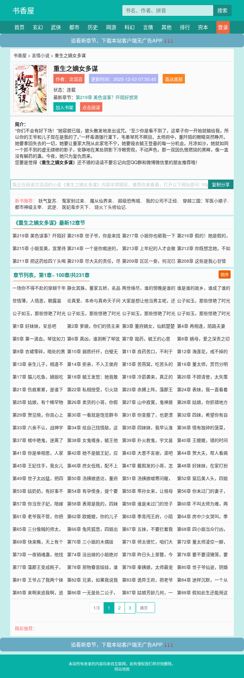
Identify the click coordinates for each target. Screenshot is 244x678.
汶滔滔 (75, 79)
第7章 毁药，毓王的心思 (146, 338)
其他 (166, 27)
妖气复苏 (47, 200)
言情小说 (41, 55)
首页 (19, 27)
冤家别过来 (73, 200)
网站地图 (122, 669)
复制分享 (221, 184)
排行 (185, 27)
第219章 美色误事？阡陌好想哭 (107, 97)
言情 (148, 27)
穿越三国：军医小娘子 (205, 200)
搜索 (222, 10)
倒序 (224, 274)
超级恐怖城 (129, 200)
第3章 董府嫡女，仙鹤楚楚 (148, 326)
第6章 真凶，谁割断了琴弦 (93, 338)
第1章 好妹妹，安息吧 (34, 326)
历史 (93, 27)
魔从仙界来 (101, 200)
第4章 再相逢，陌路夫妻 (201, 326)
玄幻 (38, 27)
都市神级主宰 (28, 207)
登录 (223, 27)
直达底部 (174, 79)
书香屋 (23, 10)
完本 (203, 27)
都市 (74, 27)
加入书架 (64, 107)
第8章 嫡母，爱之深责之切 (203, 338)
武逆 (51, 207)
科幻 (130, 27)
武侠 (56, 27)
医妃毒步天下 (75, 207)
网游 (111, 27)
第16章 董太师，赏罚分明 (202, 364)
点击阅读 (91, 107)
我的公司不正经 (161, 200)
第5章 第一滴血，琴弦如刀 (38, 338)
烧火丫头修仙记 (109, 207)
